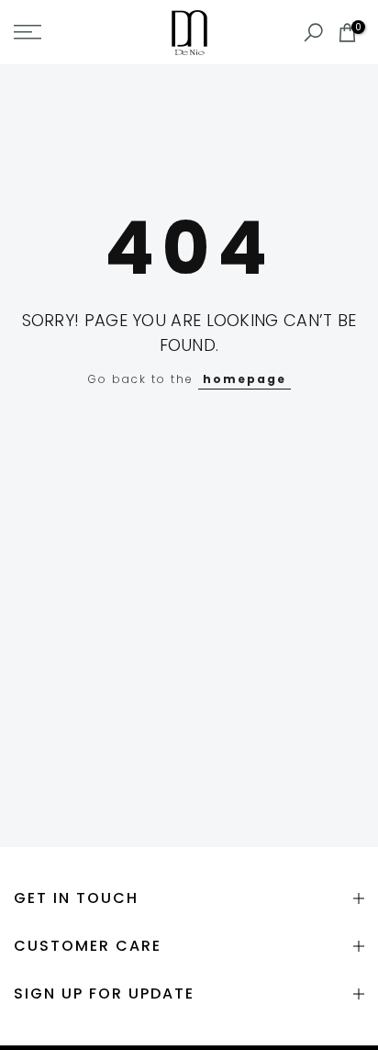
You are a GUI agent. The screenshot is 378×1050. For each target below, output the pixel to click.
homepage (244, 379)
